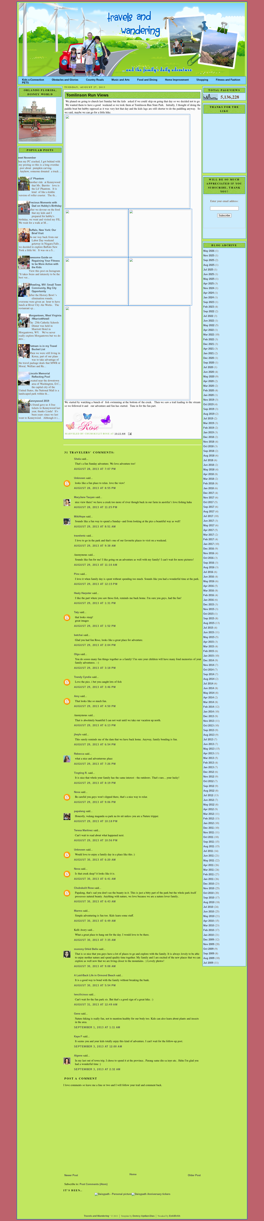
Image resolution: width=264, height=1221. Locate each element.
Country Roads (95, 78)
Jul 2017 (208, 516)
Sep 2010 (208, 897)
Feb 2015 (208, 651)
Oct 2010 (208, 893)
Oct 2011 (208, 837)
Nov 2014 (208, 665)
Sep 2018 (208, 451)
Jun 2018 (208, 465)
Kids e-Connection (33, 78)
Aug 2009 (208, 958)
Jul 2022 (208, 316)
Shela (77, 459)
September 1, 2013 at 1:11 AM (97, 1027)
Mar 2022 (208, 334)
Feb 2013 (208, 762)
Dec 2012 (208, 772)
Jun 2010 (208, 911)
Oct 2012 (208, 781)
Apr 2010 (208, 921)
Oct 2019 (208, 404)
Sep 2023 (208, 302)
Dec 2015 (208, 604)
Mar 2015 (208, 646)
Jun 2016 (208, 576)
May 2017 (208, 525)
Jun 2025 (208, 274)
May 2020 (208, 376)
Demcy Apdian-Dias (144, 1216)
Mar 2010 (208, 925)
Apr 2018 (208, 474)
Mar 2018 (208, 479)
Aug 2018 (208, 455)
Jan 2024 (208, 297)
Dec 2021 (208, 344)
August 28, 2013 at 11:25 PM (95, 507)
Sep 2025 (208, 260)
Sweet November (26, 157)
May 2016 (208, 581)
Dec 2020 (208, 358)
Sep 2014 (208, 674)
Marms (78, 911)
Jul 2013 (208, 739)
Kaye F (78, 1036)
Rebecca (79, 754)
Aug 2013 (208, 735)
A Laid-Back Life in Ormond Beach (94, 975)
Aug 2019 (208, 414)
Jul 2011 (208, 851)
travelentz (80, 535)
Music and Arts (120, 78)
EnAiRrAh (174, 1216)
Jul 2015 (208, 627)
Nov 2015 (208, 609)
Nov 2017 (208, 497)
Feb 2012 (208, 818)
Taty (76, 612)
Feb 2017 (208, 539)
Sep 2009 (208, 953)
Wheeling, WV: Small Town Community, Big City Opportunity (45, 288)
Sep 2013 (208, 730)
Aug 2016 (208, 567)
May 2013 (208, 748)
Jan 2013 (208, 767)
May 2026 (208, 251)
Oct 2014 (208, 669)
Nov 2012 (208, 776)
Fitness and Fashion (228, 78)
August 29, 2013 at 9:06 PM (95, 802)
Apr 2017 (208, 530)
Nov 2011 (208, 832)
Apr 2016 (208, 586)
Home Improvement (177, 78)
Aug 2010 (208, 902)
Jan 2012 (208, 823)
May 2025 (208, 279)
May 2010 (208, 916)
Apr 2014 (208, 697)
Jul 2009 (208, 963)
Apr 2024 (208, 293)
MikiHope (79, 516)
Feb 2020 (208, 390)
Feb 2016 (208, 595)
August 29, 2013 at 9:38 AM (95, 545)
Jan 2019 (208, 432)
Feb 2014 (208, 707)
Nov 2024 (208, 288)
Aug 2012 (208, 790)
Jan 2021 (208, 353)
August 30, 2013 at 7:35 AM (95, 940)
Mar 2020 (208, 386)
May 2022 (208, 325)
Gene (77, 1013)
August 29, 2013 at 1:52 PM (95, 626)
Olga (77, 654)
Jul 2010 (208, 907)
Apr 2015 (208, 642)
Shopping (202, 78)
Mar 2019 (208, 423)
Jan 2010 (208, 935)
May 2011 (208, 860)
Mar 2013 (208, 758)
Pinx (76, 574)
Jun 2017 (208, 521)
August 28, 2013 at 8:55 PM (95, 488)
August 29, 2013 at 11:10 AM (95, 565)
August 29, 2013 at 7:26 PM (95, 764)
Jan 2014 (208, 711)
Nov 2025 (208, 255)
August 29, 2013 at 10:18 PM (96, 821)
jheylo (77, 734)
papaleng (79, 811)
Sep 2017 (208, 507)
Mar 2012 (208, 814)
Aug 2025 (208, 265)
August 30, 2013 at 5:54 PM (95, 985)
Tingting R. (80, 773)
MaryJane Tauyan (84, 497)
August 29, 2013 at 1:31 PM (95, 603)
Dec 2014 (208, 660)
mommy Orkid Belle (86, 949)
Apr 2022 (208, 330)
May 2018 (208, 469)
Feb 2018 (208, 483)
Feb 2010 (208, 930)
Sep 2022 (208, 311)
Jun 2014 (208, 688)
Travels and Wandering (96, 1216)
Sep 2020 (208, 362)
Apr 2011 (208, 865)
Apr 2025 (208, 283)
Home (132, 1174)
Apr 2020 (208, 381)
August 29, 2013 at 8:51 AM (95, 526)
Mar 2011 (208, 870)
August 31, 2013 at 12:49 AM (96, 1004)
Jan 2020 (208, 395)
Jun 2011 (208, 855)
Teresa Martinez (83, 830)
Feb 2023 (208, 306)
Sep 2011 (208, 841)
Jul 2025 (208, 269)
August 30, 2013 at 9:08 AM (95, 966)
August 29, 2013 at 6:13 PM (95, 725)
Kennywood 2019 (39, 401)
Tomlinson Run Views (87, 95)
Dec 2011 (208, 828)
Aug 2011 (208, 846)
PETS (25, 81)
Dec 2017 (208, 493)
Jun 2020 (208, 372)
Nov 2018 (208, 441)
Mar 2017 (208, 534)
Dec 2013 (208, 716)
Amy (76, 696)
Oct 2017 (208, 502)
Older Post (194, 1175)
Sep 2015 (208, 618)
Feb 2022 (208, 339)
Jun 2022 (208, 320)
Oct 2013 (208, 725)
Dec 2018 (208, 437)
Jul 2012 (208, 795)
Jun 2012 (208, 800)
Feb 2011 (208, 874)
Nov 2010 (208, 888)
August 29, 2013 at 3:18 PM (95, 668)
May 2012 (208, 804)
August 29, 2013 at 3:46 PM (95, 687)
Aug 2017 (208, 511)
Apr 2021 (208, 348)
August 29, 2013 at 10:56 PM (96, 840)
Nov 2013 (208, 721)
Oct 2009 (208, 949)
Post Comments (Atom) (93, 1184)
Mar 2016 (208, 590)
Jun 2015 (208, 632)
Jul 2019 (208, 418)
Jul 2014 (208, 683)
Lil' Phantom (36, 178)
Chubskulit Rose (84, 888)
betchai (78, 635)
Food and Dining (147, 78)
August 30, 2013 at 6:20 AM (95, 859)
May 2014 (208, 693)
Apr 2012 (208, 809)
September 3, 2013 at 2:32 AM (97, 1069)
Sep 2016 (208, 562)
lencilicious (81, 994)
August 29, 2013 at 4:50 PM (95, 706)
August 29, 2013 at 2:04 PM (95, 645)
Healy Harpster (82, 593)
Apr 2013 (208, 753)
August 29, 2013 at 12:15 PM (96, 584)
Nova (77, 792)
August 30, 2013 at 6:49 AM (95, 921)
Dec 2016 (208, 548)
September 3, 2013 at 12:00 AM (98, 1046)
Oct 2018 (208, 446)
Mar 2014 (208, 702)
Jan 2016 (208, 600)
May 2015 (208, 637)
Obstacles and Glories (65, 78)
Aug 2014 (208, 679)
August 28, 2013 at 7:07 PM (95, 469)
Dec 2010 (208, 883)
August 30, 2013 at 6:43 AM (95, 901)
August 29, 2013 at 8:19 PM (95, 783)
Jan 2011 (208, 879)
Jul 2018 (208, 460)
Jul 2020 (208, 367)
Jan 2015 (208, 655)
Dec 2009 (208, 939)
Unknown (79, 478)
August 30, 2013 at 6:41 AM (95, 879)
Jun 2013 (208, 744)
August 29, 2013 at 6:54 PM (95, 744)
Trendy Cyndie (82, 677)
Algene (78, 1055)
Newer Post (71, 1175)
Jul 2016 (208, 572)
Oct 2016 (208, 558)
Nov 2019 (208, 399)
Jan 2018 (208, 488)
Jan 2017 (208, 544)
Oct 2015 (208, 614)
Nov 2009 (208, 944)
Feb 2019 (208, 428)
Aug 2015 (208, 623)
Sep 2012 (208, 786)
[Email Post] (129, 434)
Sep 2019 (208, 409)
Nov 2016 (208, 553)
